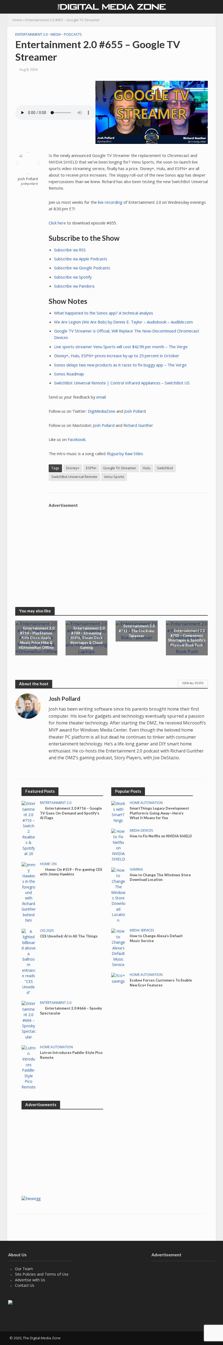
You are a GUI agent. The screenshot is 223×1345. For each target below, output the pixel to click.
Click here (57, 223)
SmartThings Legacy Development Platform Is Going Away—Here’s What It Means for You (159, 813)
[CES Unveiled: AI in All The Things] (28, 961)
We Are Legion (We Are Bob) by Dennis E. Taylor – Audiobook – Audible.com (123, 322)
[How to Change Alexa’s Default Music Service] (118, 947)
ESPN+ (91, 467)
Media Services (142, 930)
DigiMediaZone (101, 411)
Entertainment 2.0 (31, 34)
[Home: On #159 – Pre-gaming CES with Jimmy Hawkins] (28, 892)
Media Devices (141, 831)
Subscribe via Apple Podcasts (80, 258)
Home (17, 19)
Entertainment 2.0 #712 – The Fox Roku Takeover (137, 631)
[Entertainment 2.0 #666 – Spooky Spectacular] (28, 1019)
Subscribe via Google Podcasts (82, 267)
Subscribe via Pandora (74, 286)
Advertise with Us (30, 1279)
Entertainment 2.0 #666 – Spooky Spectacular (71, 1010)
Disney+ (72, 467)
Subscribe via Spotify (73, 277)
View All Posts (192, 683)
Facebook (76, 439)
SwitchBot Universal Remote (74, 476)
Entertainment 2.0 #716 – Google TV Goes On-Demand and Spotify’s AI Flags (71, 813)
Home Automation (56, 1047)
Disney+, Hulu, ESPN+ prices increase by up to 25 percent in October (116, 355)
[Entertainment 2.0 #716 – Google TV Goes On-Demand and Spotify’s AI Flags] (28, 828)
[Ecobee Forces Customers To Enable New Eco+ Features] (118, 978)
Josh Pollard (28, 179)
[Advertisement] (128, 548)
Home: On (48, 864)
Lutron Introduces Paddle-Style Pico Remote (71, 1055)
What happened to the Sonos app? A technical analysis (103, 313)
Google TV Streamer (119, 467)
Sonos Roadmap (69, 374)
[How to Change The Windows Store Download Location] (118, 894)
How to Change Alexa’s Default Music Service (156, 938)
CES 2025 (47, 931)
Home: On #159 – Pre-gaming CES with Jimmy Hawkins (71, 872)
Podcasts (73, 34)
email (101, 397)
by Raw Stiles (125, 453)
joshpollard (29, 183)
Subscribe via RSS (70, 249)
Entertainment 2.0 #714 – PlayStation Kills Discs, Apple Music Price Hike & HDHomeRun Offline (37, 638)
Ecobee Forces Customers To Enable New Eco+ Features (161, 982)
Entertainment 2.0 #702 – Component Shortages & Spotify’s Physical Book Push (187, 637)
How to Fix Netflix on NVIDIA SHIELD (161, 836)
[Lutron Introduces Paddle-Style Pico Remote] (28, 1067)
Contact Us (24, 1285)
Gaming (136, 870)
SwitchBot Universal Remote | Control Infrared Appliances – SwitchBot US (122, 382)
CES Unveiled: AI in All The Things (69, 936)
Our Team (24, 1268)
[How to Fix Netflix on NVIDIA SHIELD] (118, 844)
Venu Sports (114, 476)
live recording (110, 202)
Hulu (146, 467)
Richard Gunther (138, 425)
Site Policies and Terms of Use (42, 1274)
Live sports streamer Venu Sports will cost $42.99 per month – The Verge (121, 346)
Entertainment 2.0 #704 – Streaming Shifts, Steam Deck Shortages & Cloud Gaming (87, 638)
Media (56, 34)
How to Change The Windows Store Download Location (160, 877)
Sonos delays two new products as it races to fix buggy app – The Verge (120, 365)
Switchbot (165, 467)
